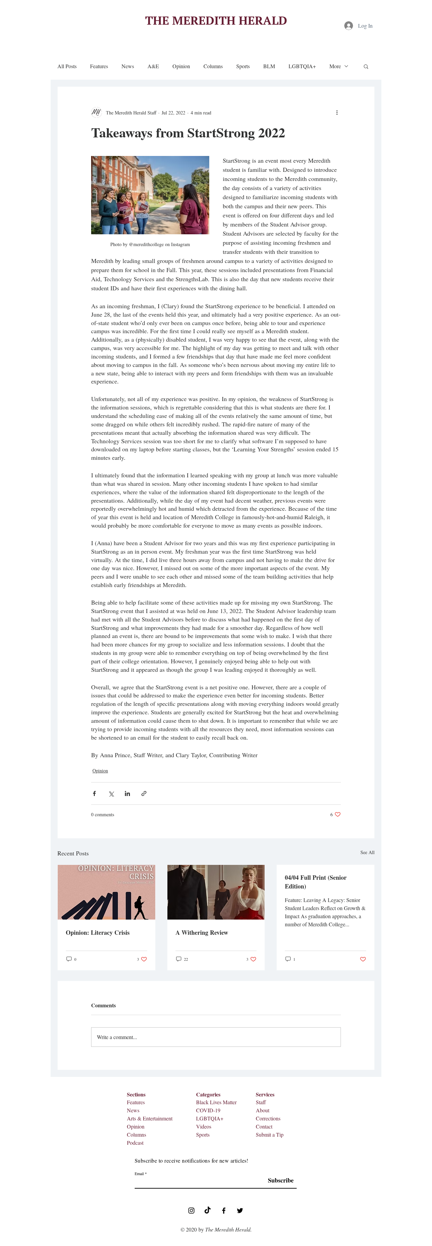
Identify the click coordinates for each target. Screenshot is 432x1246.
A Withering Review (202, 932)
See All (367, 852)
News (128, 66)
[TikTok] (208, 1211)
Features (99, 66)
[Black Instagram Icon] (191, 1211)
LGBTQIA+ (302, 66)
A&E (153, 66)
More (335, 66)
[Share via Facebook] (94, 793)
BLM (269, 66)
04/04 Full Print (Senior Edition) (316, 882)
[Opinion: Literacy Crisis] (106, 892)
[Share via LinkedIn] (127, 793)
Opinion (181, 66)
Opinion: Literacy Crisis (98, 932)
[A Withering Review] (216, 892)
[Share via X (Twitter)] (111, 793)
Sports (243, 66)
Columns (213, 66)
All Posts (67, 66)
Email (139, 1173)
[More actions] (337, 112)
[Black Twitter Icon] (240, 1211)
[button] (366, 66)
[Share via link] (144, 793)
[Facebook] (224, 1211)
